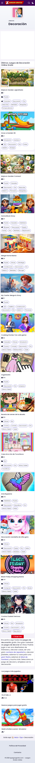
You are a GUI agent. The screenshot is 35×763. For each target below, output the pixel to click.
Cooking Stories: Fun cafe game (13, 335)
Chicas (13, 263)
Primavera (13, 191)
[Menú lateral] (2, 3)
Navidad (16, 552)
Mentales (14, 105)
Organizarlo (5, 375)
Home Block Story (8, 216)
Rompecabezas (7, 108)
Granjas (12, 148)
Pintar (15, 508)
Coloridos (7, 101)
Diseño (24, 227)
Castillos (11, 307)
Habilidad (23, 223)
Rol (12, 421)
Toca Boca (5, 469)
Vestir (26, 350)
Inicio (16, 737)
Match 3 (4, 191)
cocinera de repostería (15, 652)
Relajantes (23, 105)
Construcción (8, 267)
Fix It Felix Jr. (6, 695)
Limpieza (22, 386)
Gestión (4, 148)
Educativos (17, 505)
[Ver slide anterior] (2, 680)
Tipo (21, 737)
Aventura (17, 140)
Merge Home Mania (8, 256)
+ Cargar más (17, 636)
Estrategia (21, 263)
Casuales (14, 183)
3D (5, 144)
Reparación (26, 230)
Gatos (27, 548)
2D (5, 307)
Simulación (7, 140)
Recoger (21, 270)
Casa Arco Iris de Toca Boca (12, 454)
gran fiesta (5, 657)
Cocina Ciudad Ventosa (10, 616)
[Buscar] (29, 3)
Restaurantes (18, 350)
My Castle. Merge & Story (11, 295)
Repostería (17, 631)
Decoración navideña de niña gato (15, 537)
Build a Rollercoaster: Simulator (14, 729)
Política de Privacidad (17, 746)
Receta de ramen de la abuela (13, 414)
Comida (14, 346)
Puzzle (6, 97)
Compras (7, 588)
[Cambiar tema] (33, 3)
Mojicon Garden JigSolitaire (12, 90)
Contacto (17, 752)
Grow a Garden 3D (8, 133)
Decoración (17, 101)
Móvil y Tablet (6, 350)
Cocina (6, 346)
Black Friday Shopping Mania (12, 577)
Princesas (28, 310)
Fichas (4, 230)
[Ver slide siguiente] (33, 680)
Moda (30, 588)
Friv (24, 101)
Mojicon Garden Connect (11, 176)
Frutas (25, 144)
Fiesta (16, 548)
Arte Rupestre (6, 494)
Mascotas (5, 105)
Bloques (6, 227)
